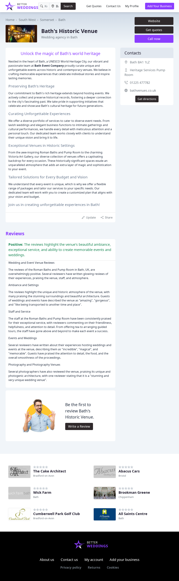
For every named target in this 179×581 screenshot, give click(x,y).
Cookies (113, 567)
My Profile (132, 6)
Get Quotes (94, 6)
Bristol (122, 475)
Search (68, 6)
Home (10, 20)
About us (47, 559)
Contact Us (113, 6)
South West (27, 20)
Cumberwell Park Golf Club (56, 513)
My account (93, 559)
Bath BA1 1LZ (140, 62)
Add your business (124, 559)
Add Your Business (159, 6)
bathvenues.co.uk (143, 90)
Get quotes (154, 30)
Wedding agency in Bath (59, 37)
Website (154, 21)
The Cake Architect (49, 471)
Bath (61, 20)
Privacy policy (70, 567)
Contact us (69, 559)
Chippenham (126, 497)
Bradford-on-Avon (43, 475)
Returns (94, 567)
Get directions (147, 99)
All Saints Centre (133, 513)
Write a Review (79, 426)
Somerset (47, 20)
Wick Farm (42, 492)
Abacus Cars (129, 471)
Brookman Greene (134, 492)
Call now (154, 39)
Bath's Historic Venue (69, 31)
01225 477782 (140, 82)
